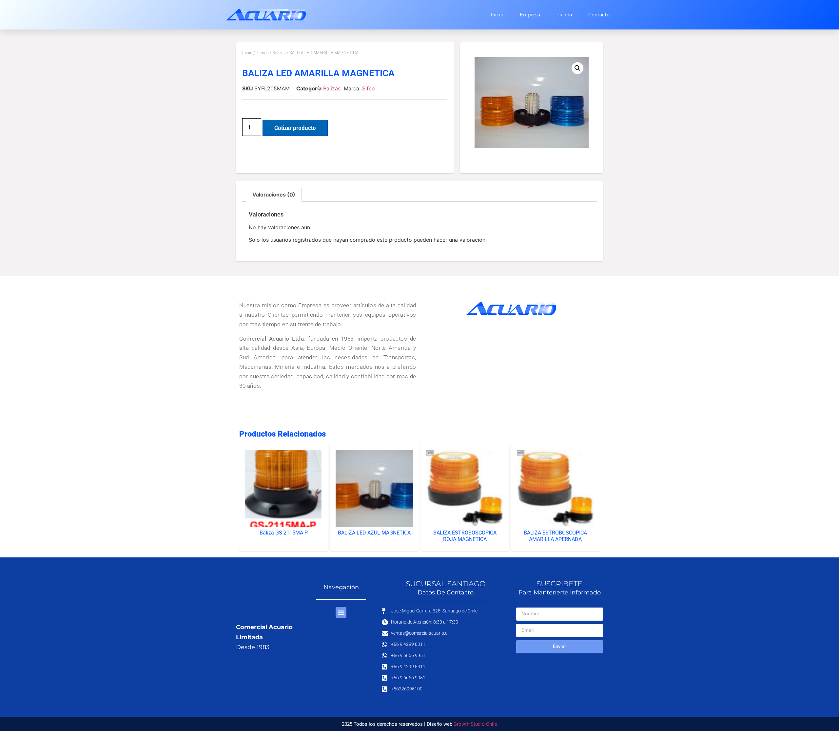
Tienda (564, 15)
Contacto (599, 15)
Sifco (368, 88)
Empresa (530, 15)
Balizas (279, 53)
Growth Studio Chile (475, 724)
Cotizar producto (295, 127)
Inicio (497, 15)
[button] (577, 68)
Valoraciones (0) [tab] (273, 194)
